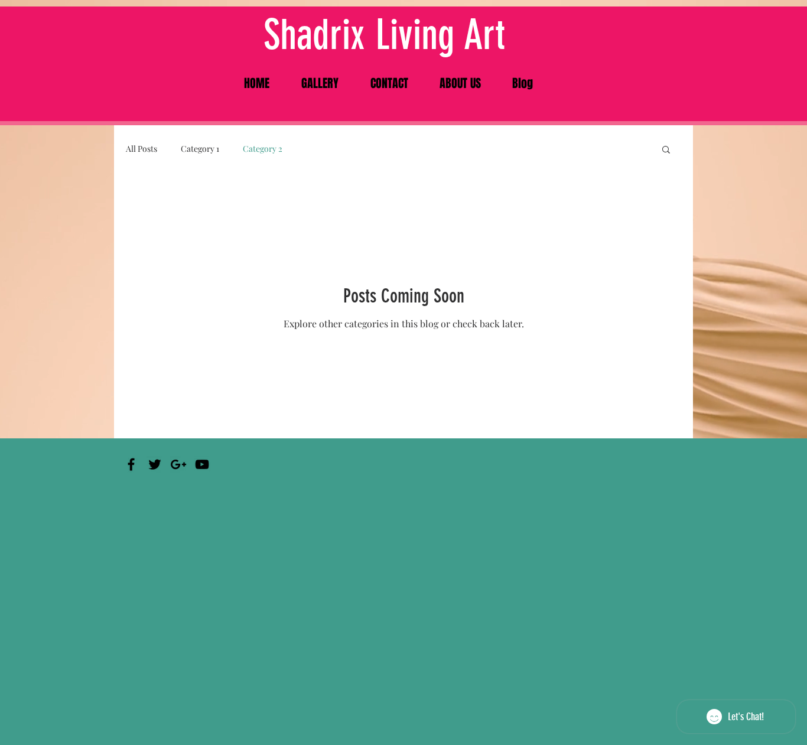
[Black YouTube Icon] (202, 464)
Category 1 (200, 148)
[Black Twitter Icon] (155, 464)
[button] (666, 150)
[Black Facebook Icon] (131, 464)
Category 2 (262, 148)
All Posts (141, 148)
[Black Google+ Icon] (178, 464)
